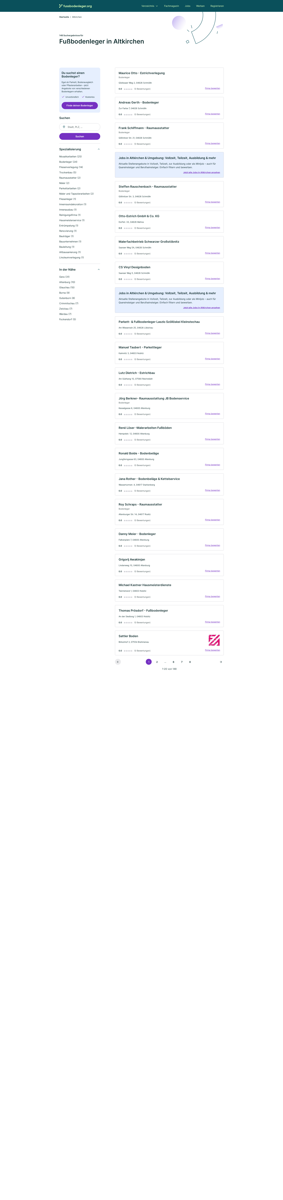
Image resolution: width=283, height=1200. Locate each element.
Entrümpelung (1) (68, 225)
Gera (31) (64, 276)
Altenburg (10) (67, 282)
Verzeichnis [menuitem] (148, 5)
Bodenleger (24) (68, 161)
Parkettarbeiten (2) (69, 188)
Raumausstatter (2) (70, 177)
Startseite (64, 17)
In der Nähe (67, 269)
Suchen (79, 136)
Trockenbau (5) (67, 172)
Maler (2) (64, 183)
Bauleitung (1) (66, 246)
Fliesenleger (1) (67, 199)
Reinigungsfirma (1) (70, 214)
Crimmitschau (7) (68, 303)
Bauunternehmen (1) (70, 241)
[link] (169, 81)
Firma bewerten (212, 88)
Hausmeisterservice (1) (72, 220)
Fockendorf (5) (67, 319)
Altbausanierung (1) (70, 252)
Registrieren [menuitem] (217, 5)
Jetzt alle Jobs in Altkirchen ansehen (201, 172)
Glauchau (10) (67, 287)
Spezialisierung (70, 149)
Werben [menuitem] (200, 5)
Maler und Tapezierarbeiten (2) (76, 193)
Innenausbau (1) (68, 209)
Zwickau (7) (65, 308)
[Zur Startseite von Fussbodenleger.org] (75, 6)
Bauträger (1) (66, 236)
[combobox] (79, 127)
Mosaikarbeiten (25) (70, 156)
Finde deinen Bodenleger (79, 105)
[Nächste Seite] (221, 662)
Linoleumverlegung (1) (71, 257)
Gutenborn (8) (67, 298)
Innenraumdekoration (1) (72, 204)
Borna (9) (64, 292)
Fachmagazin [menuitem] (171, 5)
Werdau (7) (65, 314)
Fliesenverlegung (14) (71, 167)
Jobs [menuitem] (187, 5)
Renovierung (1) (68, 230)
